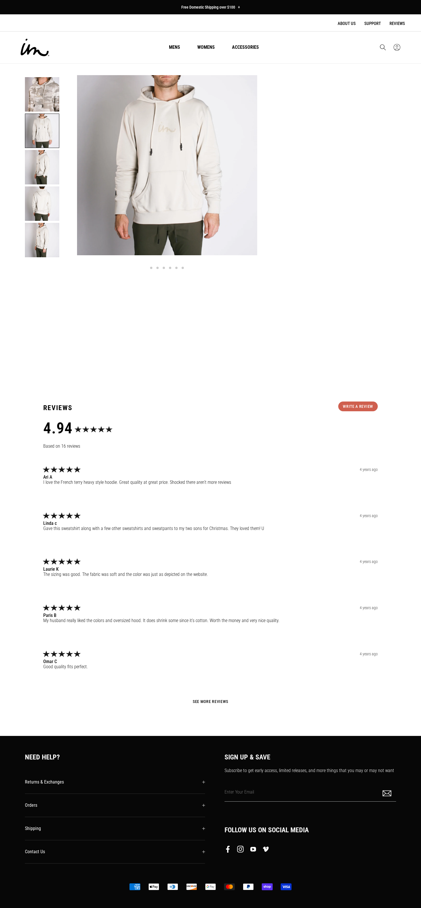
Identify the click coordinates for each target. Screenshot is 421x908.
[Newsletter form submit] (387, 792)
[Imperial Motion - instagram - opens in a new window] (240, 850)
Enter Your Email (239, 792)
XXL (377, 201)
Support (372, 23)
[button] (383, 47)
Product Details (294, 332)
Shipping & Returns (298, 350)
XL (355, 201)
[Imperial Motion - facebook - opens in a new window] (229, 850)
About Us (347, 23)
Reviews (397, 23)
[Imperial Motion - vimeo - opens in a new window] (265, 850)
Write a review (358, 406)
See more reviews (210, 701)
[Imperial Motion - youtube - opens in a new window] (253, 850)
